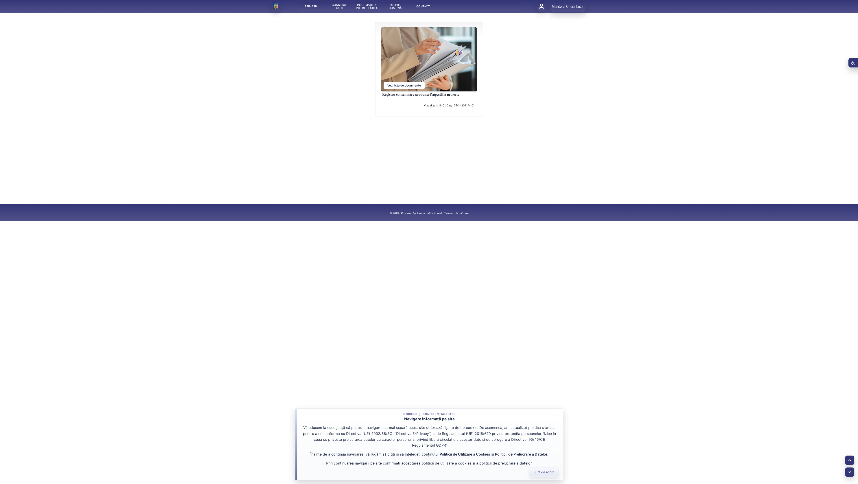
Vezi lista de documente (404, 85)
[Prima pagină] (275, 6)
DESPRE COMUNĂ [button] (395, 6)
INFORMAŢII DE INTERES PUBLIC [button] (367, 6)
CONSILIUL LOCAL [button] (339, 6)
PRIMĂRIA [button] (311, 6)
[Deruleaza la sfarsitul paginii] (849, 472)
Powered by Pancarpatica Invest (421, 213)
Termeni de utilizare (456, 213)
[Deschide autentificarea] (541, 6)
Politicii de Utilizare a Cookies (465, 454)
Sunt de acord (544, 472)
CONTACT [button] (423, 6)
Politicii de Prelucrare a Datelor (521, 454)
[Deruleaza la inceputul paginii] (849, 460)
